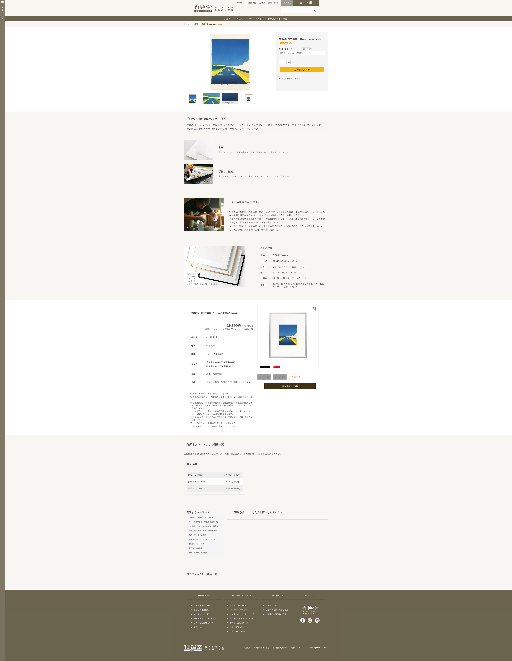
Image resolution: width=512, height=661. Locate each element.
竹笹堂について (272, 605)
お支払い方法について (239, 623)
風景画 (215, 526)
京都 (190, 531)
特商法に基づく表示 (261, 648)
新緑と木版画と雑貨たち (198, 553)
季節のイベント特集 (196, 544)
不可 (264, 378)
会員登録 (262, 3)
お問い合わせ (273, 3)
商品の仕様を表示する (291, 79)
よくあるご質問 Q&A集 (204, 623)
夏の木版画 (202, 535)
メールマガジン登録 (202, 614)
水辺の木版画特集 (196, 548)
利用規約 (247, 648)
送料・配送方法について (240, 627)
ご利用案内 (251, 3)
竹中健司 (192, 517)
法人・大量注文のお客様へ (205, 619)
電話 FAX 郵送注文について (242, 619)
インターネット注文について (242, 614)
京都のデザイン (195, 539)
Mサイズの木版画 (195, 522)
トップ (186, 24)
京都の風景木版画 (210, 531)
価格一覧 (307, 49)
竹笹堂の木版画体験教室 (276, 614)
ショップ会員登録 (201, 610)
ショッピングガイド (238, 605)
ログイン (287, 3)
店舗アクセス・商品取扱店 (277, 610)
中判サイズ (202, 517)
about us (241, 3)
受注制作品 (296, 377)
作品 (190, 535)
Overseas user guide (239, 610)
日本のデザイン (209, 539)
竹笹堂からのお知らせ (203, 605)
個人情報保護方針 (280, 648)
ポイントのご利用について (241, 631)
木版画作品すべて (211, 522)
